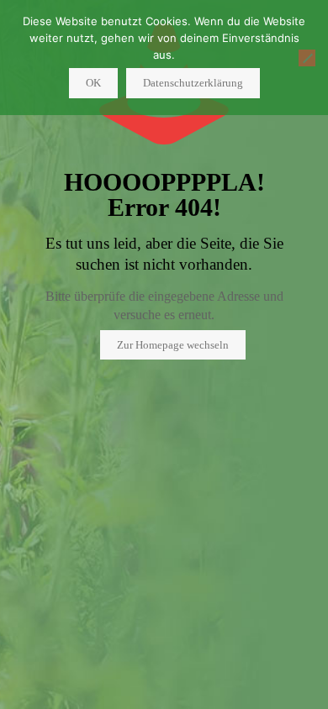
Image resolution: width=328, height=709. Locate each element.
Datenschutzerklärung (193, 82)
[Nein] (307, 58)
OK (93, 82)
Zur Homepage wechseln (173, 345)
